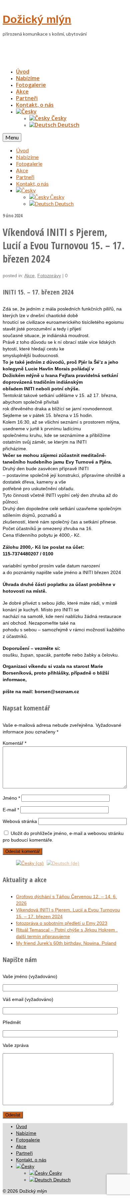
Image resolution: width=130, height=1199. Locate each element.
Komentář (14, 743)
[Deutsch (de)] (63, 863)
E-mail (11, 809)
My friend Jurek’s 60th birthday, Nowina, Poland (66, 943)
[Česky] (26, 111)
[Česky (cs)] (30, 863)
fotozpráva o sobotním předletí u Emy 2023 (61, 923)
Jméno (11, 798)
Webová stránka (20, 821)
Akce (29, 275)
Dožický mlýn (37, 19)
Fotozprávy (49, 275)
